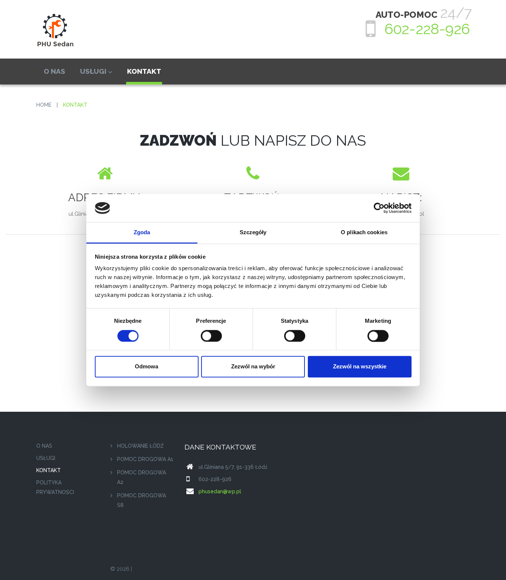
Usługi (93, 71)
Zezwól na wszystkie (359, 367)
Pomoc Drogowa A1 (145, 459)
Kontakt (144, 71)
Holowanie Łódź (140, 446)
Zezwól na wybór (253, 367)
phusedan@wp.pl (220, 491)
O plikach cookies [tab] (364, 232)
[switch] (211, 336)
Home (43, 105)
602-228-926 (427, 28)
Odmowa (146, 367)
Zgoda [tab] (142, 232)
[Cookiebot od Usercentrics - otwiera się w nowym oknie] (379, 207)
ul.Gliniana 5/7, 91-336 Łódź (233, 467)
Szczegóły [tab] (253, 232)
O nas (54, 71)
